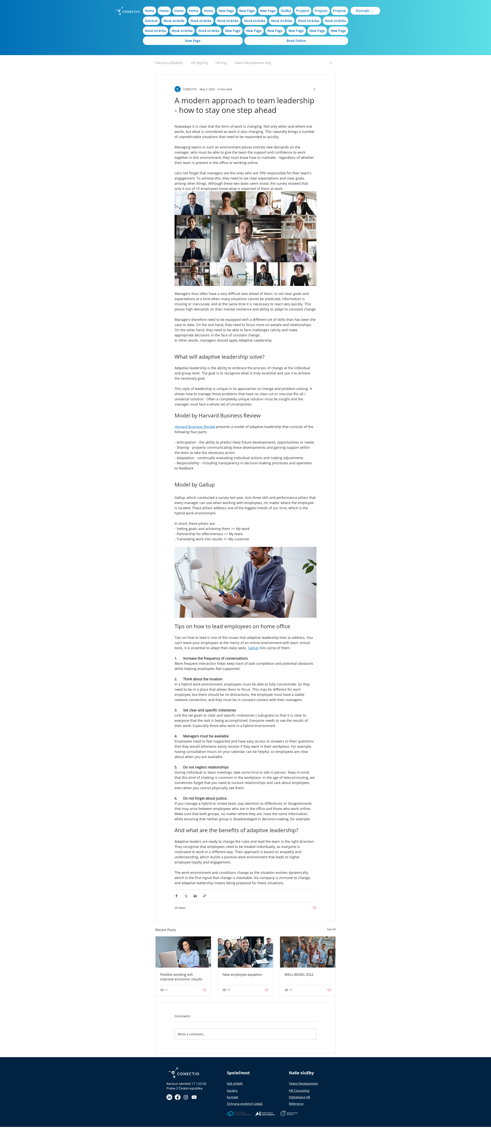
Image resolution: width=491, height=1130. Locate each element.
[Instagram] (186, 1097)
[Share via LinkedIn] (195, 896)
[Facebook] (177, 1097)
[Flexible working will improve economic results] (183, 952)
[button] (331, 62)
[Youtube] (194, 1097)
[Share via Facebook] (176, 896)
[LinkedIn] (169, 1097)
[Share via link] (204, 896)
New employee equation (242, 974)
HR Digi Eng (199, 62)
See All (331, 929)
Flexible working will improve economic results (181, 976)
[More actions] (314, 89)
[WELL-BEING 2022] (307, 952)
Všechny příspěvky (169, 62)
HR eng (221, 62)
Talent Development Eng (252, 62)
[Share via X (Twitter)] (186, 896)
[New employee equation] (245, 952)
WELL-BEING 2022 (299, 974)
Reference (296, 1104)
